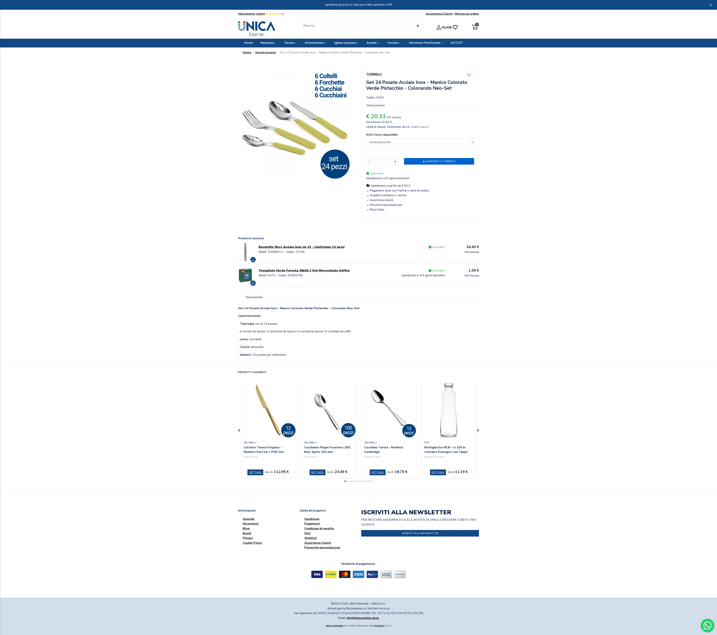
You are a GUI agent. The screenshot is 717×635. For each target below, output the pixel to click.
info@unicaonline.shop (363, 618)
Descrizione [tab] (254, 297)
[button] (345, 481)
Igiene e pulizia (345, 43)
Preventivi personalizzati (322, 548)
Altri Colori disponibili (382, 135)
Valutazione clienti (251, 14)
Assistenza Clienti (439, 14)
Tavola (289, 43)
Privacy (248, 538)
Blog (246, 528)
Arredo (372, 43)
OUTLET (457, 43)
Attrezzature (314, 43)
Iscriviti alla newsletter (420, 533)
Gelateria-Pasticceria (424, 43)
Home (248, 43)
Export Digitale (334, 625)
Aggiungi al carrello (440, 161)
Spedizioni (311, 519)
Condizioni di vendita (319, 528)
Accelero (379, 625)
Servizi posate (265, 52)
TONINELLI (374, 74)
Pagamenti (312, 524)
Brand (247, 533)
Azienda (248, 519)
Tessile (392, 43)
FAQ (307, 533)
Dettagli (255, 472)
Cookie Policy (252, 543)
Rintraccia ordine (467, 14)
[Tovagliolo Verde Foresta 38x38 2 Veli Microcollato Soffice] (245, 275)
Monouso (267, 43)
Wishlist (310, 538)
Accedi (447, 27)
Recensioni (250, 524)
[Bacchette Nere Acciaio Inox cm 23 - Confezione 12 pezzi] (245, 252)
